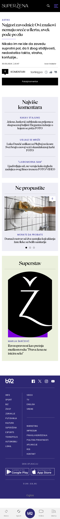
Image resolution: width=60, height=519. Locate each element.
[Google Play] (17, 472)
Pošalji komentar (30, 81)
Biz (7, 404)
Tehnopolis (11, 437)
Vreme (30, 409)
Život (8, 409)
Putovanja (11, 418)
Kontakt (31, 454)
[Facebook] (33, 381)
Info (7, 395)
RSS (28, 449)
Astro (6, 20)
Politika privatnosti (37, 440)
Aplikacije (32, 444)
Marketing (32, 426)
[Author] (30, 304)
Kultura (9, 423)
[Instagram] (46, 381)
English (31, 404)
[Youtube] (53, 381)
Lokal (8, 446)
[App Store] (43, 472)
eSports (9, 432)
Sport (8, 399)
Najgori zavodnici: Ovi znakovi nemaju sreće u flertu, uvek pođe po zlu (29, 29)
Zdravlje (10, 413)
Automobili (11, 441)
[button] (26, 247)
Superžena (11, 427)
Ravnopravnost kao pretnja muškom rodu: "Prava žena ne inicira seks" (27, 349)
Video (30, 395)
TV (28, 399)
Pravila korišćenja (37, 435)
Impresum (32, 430)
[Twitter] (39, 381)
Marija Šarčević (19, 341)
